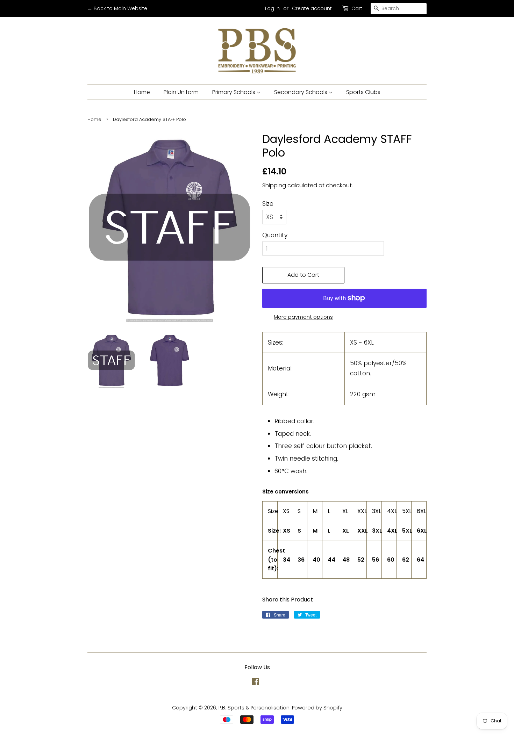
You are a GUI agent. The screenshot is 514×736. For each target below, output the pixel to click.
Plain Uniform (181, 92)
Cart (356, 8)
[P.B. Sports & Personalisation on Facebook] (255, 682)
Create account (312, 8)
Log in (272, 8)
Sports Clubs (363, 92)
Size (267, 204)
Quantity (274, 235)
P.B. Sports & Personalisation (254, 707)
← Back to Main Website (117, 8)
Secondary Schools (301, 92)
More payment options (303, 316)
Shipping (274, 185)
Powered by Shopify (317, 707)
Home (142, 92)
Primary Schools (234, 92)
